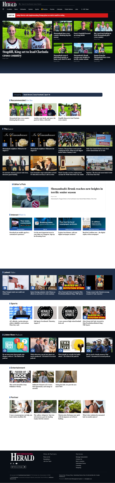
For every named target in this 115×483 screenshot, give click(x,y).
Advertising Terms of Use (80, 475)
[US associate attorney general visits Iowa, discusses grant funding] (16, 163)
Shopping (17, 95)
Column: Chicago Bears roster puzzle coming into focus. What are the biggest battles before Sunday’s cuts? (70, 150)
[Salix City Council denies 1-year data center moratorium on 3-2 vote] (99, 139)
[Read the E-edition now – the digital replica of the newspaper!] (94, 224)
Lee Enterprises (14, 477)
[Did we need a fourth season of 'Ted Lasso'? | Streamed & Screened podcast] (99, 345)
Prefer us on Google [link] (17, 466)
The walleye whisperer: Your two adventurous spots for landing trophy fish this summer (44, 417)
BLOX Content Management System (73, 478)
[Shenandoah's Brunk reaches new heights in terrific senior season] (30, 197)
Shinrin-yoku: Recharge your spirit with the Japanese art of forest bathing (69, 417)
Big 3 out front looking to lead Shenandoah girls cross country (102, 35)
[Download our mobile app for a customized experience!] (21, 224)
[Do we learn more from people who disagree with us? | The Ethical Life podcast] (16, 345)
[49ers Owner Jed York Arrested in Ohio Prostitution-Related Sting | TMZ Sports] (71, 282)
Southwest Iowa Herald (24, 475)
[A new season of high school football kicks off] (69, 312)
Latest (9, 272)
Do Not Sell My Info (90, 475)
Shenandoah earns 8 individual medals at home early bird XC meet (62, 57)
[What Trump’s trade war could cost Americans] (16, 282)
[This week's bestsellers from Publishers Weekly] (20, 377)
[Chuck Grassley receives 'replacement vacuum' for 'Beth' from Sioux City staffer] (71, 163)
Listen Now (13, 334)
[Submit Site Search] (20, 4)
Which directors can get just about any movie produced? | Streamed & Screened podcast (43, 356)
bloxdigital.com (88, 478)
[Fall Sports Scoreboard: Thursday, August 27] (45, 312)
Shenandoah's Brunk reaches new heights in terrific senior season (82, 57)
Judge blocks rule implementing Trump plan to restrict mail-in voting (40, 15)
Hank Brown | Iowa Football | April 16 (37, 95)
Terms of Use (62, 475)
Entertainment (18, 368)
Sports (14, 303)
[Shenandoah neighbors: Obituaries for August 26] (43, 139)
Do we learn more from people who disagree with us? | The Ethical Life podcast (13, 356)
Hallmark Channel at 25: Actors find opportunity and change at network (42, 386)
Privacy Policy (69, 475)
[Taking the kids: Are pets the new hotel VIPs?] (66, 377)
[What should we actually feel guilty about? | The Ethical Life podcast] (71, 345)
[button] (24, 467)
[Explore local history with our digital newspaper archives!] (69, 224)
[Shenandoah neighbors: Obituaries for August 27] (16, 139)
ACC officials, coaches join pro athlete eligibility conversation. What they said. (19, 323)
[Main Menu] (3, 9)
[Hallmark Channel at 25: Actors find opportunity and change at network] (43, 377)
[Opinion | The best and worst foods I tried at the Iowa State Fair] (99, 163)
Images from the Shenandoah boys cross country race (102, 57)
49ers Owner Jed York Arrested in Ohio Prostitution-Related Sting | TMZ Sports (93, 323)
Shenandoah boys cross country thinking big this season (62, 35)
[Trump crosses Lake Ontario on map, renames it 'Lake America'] (99, 282)
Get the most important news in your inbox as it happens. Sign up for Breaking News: (44, 234)
